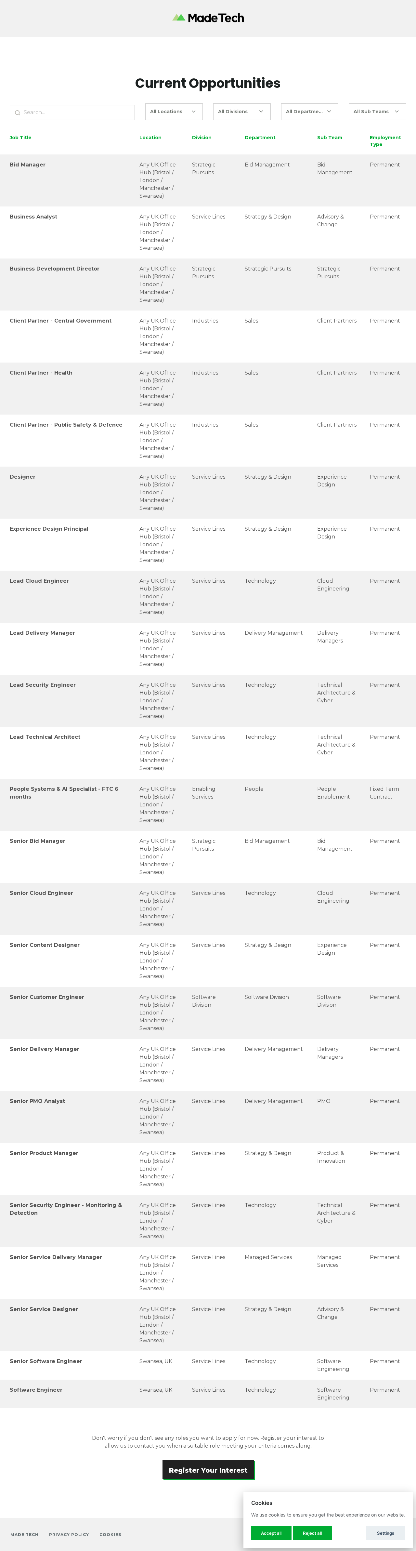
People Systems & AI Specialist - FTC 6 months (64, 793)
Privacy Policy (69, 1534)
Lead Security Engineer (43, 685)
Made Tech (24, 1534)
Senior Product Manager (44, 1153)
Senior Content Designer (45, 945)
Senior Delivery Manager (44, 1049)
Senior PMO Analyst (37, 1101)
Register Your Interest (208, 1470)
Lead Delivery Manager (42, 633)
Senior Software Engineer (46, 1361)
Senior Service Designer (44, 1309)
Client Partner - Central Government (60, 321)
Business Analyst (33, 217)
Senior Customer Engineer (47, 997)
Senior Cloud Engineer (41, 893)
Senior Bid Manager (37, 841)
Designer (22, 477)
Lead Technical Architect (45, 737)
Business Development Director (54, 269)
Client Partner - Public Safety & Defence (66, 425)
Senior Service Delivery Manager (56, 1257)
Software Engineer (36, 1390)
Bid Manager (28, 165)
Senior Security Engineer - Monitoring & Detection (66, 1209)
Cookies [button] (110, 1534)
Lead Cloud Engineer (39, 581)
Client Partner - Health (41, 373)
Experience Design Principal (49, 529)
